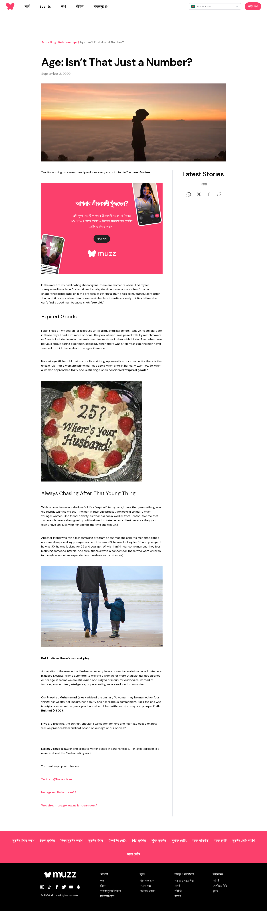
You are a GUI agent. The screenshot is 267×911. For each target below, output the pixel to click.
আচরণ (178, 896)
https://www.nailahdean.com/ (75, 805)
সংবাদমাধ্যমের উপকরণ (110, 891)
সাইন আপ (253, 6)
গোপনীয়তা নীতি (220, 886)
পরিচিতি (178, 891)
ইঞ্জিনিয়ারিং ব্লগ (107, 896)
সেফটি (177, 886)
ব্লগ (102, 881)
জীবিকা (103, 886)
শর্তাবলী (216, 881)
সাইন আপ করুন (147, 881)
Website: (47, 805)
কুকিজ (215, 891)
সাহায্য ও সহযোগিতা (184, 881)
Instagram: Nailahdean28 (58, 792)
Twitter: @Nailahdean (56, 779)
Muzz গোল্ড (145, 886)
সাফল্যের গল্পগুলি (147, 891)
